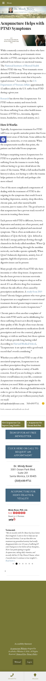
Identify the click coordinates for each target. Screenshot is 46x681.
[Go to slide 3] (19, 564)
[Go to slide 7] (32, 564)
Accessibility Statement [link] (23, 643)
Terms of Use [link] (21, 654)
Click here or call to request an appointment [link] (23, 452)
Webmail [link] (17, 662)
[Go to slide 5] (26, 564)
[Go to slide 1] (13, 564)
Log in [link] (29, 662)
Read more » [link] (10, 560)
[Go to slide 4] (23, 564)
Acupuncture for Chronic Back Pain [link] (34, 424)
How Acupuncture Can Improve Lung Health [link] (11, 424)
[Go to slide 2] (16, 564)
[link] (3, 139)
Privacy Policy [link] (32, 654)
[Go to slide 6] (29, 564)
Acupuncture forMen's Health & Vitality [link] (23, 495)
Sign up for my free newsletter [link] (23, 434)
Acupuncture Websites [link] (18, 648)
